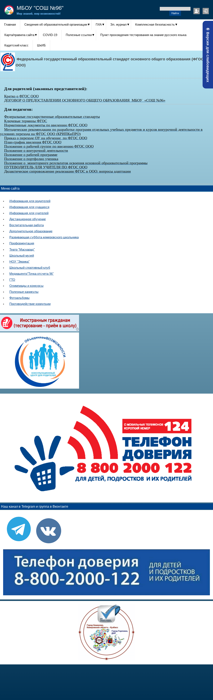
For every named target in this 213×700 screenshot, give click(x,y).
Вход (206, 11)
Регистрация (196, 11)
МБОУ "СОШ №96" (40, 8)
